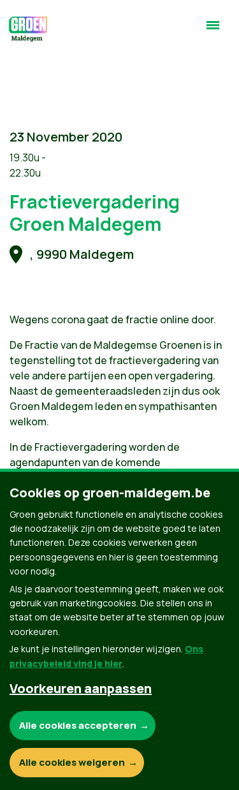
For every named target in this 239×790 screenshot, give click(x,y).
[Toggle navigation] (212, 30)
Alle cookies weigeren (72, 762)
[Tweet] (19, 31)
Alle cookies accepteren (77, 725)
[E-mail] (19, 68)
